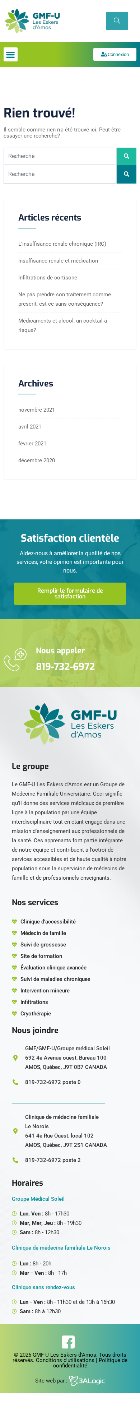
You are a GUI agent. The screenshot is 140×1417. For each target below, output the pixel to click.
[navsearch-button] (117, 21)
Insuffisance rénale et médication (58, 261)
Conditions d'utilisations (65, 1360)
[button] (11, 54)
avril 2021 (29, 426)
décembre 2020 (36, 460)
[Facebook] (67, 1341)
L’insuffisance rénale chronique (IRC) (62, 244)
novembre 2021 (36, 410)
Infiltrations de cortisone (47, 277)
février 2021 (32, 443)
